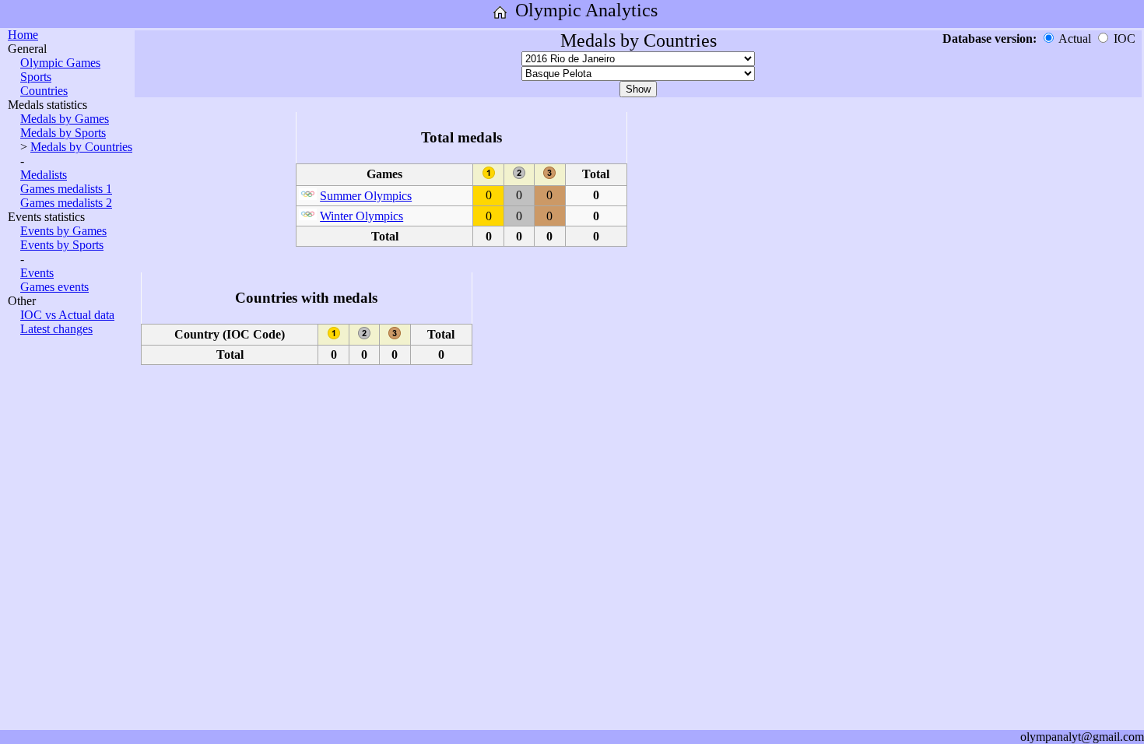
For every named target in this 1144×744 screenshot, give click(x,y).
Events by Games (63, 230)
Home (23, 34)
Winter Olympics (361, 216)
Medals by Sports (63, 132)
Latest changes (56, 328)
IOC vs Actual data (67, 314)
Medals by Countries (81, 146)
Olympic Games (60, 62)
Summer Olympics (366, 195)
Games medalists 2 (66, 202)
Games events (54, 286)
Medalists (43, 174)
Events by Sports (62, 244)
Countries (44, 90)
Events (37, 272)
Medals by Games (64, 118)
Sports (35, 76)
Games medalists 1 (66, 188)
